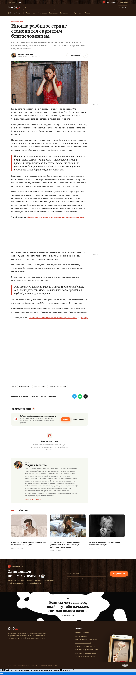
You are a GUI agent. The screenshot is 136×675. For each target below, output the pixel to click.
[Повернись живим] (125, 665)
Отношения (42, 13)
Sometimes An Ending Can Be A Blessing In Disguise (53, 317)
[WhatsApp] (80, 396)
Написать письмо (81, 636)
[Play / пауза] (104, 2)
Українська (11, 2)
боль (35, 386)
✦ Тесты (87, 13)
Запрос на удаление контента (85, 656)
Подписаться (119, 574)
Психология (30, 13)
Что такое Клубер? (82, 633)
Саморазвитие (65, 13)
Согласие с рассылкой (83, 643)
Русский (19, 2)
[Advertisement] (49, 236)
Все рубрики (15, 13)
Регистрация (78, 419)
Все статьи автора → (33, 499)
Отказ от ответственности (85, 646)
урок (64, 386)
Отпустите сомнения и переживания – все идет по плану (55, 217)
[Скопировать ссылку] (85, 396)
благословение (24, 386)
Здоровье (77, 13)
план (43, 386)
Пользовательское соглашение (86, 639)
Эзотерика (53, 13)
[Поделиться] (85, 55)
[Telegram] (74, 396)
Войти (65, 419)
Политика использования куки (85, 653)
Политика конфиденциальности (86, 649)
